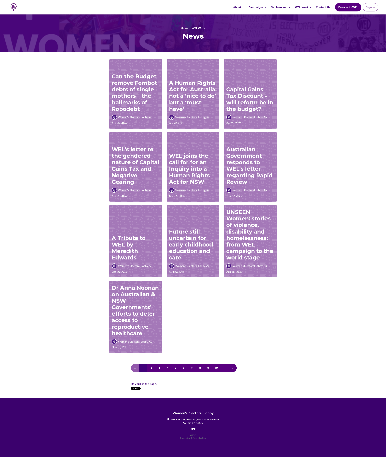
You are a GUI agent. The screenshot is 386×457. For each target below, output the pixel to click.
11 (224, 367)
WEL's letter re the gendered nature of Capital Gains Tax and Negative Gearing (135, 165)
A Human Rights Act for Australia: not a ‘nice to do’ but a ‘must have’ (193, 96)
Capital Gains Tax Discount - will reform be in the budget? (249, 99)
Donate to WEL (348, 7)
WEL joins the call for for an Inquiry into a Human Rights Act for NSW (189, 168)
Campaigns (256, 7)
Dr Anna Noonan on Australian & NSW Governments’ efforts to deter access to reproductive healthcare (135, 310)
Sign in (370, 7)
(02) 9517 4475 (195, 422)
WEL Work (302, 7)
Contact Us (323, 7)
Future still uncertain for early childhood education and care (191, 244)
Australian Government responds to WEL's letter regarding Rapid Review (249, 165)
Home (184, 28)
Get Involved (279, 7)
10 (216, 367)
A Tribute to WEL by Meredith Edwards (129, 248)
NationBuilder (199, 438)
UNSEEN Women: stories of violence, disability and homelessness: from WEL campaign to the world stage (249, 235)
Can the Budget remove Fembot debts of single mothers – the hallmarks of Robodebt (134, 92)
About (237, 7)
